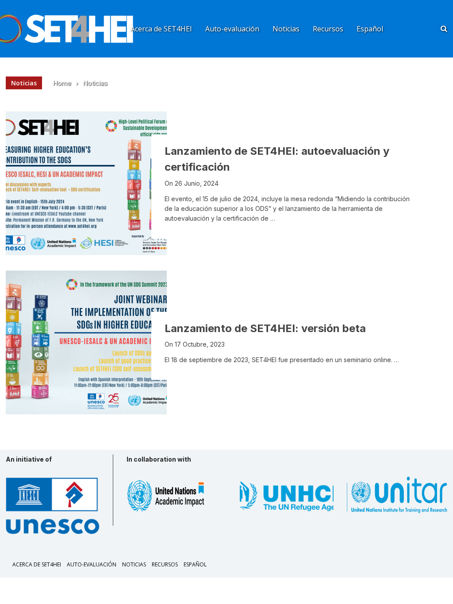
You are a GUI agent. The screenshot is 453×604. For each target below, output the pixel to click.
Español (370, 29)
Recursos (328, 29)
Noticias (286, 29)
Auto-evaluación (232, 29)
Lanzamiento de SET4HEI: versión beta (265, 328)
